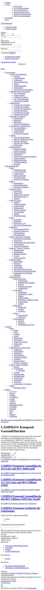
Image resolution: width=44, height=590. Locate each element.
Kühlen (11, 181)
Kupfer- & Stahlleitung (21, 124)
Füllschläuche (18, 118)
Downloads (9, 18)
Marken (7, 390)
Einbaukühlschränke (20, 185)
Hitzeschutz (22, 317)
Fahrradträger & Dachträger (23, 273)
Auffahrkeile (18, 265)
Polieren (20, 296)
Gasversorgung (10, 72)
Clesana (12, 399)
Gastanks (17, 76)
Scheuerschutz (23, 315)
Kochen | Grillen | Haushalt (18, 365)
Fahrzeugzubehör (15, 260)
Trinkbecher (18, 349)
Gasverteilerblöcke (20, 128)
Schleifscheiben (23, 298)
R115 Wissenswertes (21, 10)
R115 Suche (18, 6)
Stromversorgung (15, 189)
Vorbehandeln (22, 281)
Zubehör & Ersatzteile (21, 101)
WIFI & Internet (19, 233)
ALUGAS (13, 392)
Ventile (16, 84)
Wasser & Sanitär (15, 200)
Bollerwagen (18, 344)
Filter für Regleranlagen (22, 137)
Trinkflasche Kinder (20, 357)
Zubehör (16, 198)
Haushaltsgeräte (19, 376)
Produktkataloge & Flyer (26, 325)
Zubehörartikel (23, 288)
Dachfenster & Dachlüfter (22, 239)
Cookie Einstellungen (12, 551)
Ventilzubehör (18, 88)
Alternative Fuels (11, 27)
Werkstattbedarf (19, 319)
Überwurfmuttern (19, 158)
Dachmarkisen (18, 252)
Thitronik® (13, 416)
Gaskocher (17, 382)
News (7, 20)
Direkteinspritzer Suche (21, 12)
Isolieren (21, 284)
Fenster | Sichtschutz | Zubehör (19, 237)
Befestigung (18, 306)
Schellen (21, 309)
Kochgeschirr (18, 378)
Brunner (12, 393)
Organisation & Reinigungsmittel (25, 271)
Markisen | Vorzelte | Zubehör (19, 248)
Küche (11, 218)
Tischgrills (21, 370)
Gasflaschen (18, 80)
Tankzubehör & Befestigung (23, 90)
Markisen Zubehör (20, 254)
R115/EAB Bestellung (21, 8)
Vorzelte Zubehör (19, 258)
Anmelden (12, 53)
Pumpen (16, 214)
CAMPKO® (13, 397)
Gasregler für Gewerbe (21, 112)
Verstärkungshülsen (20, 162)
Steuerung (17, 263)
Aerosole (21, 321)
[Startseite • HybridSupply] (6, 23)
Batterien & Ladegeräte (21, 195)
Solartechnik (18, 193)
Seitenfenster (18, 241)
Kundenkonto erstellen (12, 57)
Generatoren (18, 191)
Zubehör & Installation (21, 179)
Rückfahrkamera (19, 235)
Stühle (16, 330)
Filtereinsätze (18, 145)
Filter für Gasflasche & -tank (23, 139)
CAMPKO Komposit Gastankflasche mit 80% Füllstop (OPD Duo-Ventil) (21, 497)
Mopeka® (12, 409)
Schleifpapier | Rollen (25, 294)
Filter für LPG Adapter (21, 143)
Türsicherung (18, 267)
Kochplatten (18, 380)
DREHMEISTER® (16, 405)
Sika (10, 413)
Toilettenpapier (19, 208)
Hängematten (18, 340)
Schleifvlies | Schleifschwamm (28, 300)
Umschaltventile (19, 130)
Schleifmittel (18, 290)
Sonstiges (17, 164)
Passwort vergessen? (12, 58)
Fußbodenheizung (20, 170)
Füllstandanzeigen (20, 216)
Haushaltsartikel (19, 374)
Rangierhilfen (18, 262)
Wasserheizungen (19, 177)
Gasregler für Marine (21, 111)
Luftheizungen (18, 174)
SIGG (11, 411)
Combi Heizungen (20, 172)
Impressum (8, 547)
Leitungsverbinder (20, 151)
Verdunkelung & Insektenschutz (24, 242)
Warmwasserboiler (20, 176)
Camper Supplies (11, 29)
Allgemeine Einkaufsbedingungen (16, 546)
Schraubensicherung (25, 286)
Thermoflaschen (19, 355)
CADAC (12, 395)
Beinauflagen (18, 338)
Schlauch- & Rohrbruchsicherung (25, 156)
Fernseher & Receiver (21, 231)
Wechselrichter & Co (21, 197)
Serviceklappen (19, 244)
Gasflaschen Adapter (21, 97)
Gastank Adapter (19, 95)
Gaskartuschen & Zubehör (23, 384)
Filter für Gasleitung (20, 141)
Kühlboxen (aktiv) (20, 388)
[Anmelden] (2, 529)
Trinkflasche (18, 353)
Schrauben (21, 311)
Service (7, 4)
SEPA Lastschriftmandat (22, 16)
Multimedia (13, 227)
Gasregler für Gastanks (21, 107)
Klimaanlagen (18, 183)
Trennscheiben (23, 302)
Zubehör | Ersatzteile (21, 363)
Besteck (16, 367)
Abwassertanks (19, 212)
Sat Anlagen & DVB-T (21, 229)
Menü (3, 69)
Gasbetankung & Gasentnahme (19, 91)
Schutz (16, 313)
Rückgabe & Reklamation (22, 14)
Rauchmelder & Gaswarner (23, 269)
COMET (12, 401)
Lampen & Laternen (20, 342)
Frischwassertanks (20, 210)
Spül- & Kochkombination (23, 225)
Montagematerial (15, 147)
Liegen (16, 336)
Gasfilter (12, 135)
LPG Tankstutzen (20, 93)
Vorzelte (16, 256)
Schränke (17, 334)
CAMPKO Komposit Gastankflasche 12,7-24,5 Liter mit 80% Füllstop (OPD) (21, 482)
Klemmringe (18, 155)
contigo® (12, 403)
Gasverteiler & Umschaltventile (20, 126)
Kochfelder (17, 220)
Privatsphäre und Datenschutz (15, 566)
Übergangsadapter (20, 153)
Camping (8, 327)
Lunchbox (17, 359)
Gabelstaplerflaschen (21, 82)
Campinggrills (18, 369)
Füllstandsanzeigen (20, 86)
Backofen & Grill (19, 223)
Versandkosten (31, 588)
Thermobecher (18, 351)
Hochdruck (17, 120)
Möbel (11, 328)
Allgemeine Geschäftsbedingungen (17, 568)
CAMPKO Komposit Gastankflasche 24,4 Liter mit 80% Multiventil (21, 467)
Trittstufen (17, 275)
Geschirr (16, 372)
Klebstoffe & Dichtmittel (26, 283)
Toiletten (17, 202)
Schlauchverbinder (20, 149)
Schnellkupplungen (20, 160)
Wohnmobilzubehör (11, 166)
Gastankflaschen (19, 78)
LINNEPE (13, 407)
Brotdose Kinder (19, 361)
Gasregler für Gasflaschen (22, 109)
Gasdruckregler (14, 103)
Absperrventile (19, 132)
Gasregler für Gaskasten (22, 105)
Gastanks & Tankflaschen (18, 74)
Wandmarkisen (19, 250)
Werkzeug (21, 323)
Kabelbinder (22, 307)
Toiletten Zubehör (20, 204)
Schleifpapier (22, 292)
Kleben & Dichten (20, 279)
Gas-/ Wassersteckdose (21, 99)
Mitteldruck (17, 122)
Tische (16, 332)
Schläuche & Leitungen (17, 116)
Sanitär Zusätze (19, 206)
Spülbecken (18, 221)
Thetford (12, 414)
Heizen (11, 168)
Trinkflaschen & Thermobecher (20, 348)
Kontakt (8, 3)
